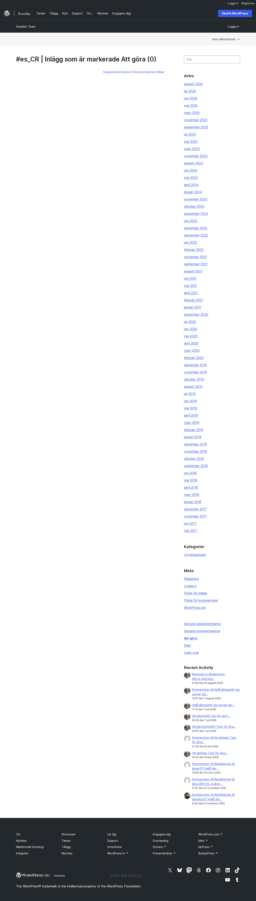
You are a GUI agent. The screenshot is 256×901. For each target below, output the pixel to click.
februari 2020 (194, 358)
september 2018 (196, 466)
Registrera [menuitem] (247, 3)
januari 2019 (192, 437)
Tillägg (66, 847)
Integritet (22, 853)
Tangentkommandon (117, 72)
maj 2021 (190, 286)
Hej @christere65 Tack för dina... (214, 726)
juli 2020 (190, 322)
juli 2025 (190, 134)
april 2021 (191, 293)
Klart (187, 645)
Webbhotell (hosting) (30, 847)
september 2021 (196, 264)
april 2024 (191, 185)
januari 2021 (192, 307)
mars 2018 (191, 495)
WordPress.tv (117, 853)
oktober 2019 (194, 379)
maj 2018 (190, 480)
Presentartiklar (164, 853)
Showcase (68, 834)
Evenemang (160, 840)
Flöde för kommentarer (201, 600)
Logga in (190, 586)
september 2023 (196, 214)
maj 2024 (191, 178)
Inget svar (191, 653)
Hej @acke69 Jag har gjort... (211, 715)
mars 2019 (191, 423)
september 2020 (196, 314)
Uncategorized (195, 555)
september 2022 (196, 235)
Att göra (190, 638)
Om (18, 834)
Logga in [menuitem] (233, 3)
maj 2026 (191, 105)
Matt (203, 840)
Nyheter (21, 840)
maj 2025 (191, 142)
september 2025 (196, 127)
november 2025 (195, 120)
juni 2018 (190, 473)
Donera (159, 847)
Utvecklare (114, 847)
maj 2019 (190, 408)
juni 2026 (190, 98)
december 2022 (195, 228)
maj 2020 (191, 336)
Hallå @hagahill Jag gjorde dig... (213, 705)
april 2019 (191, 415)
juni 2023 (190, 221)
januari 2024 (193, 192)
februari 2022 (193, 250)
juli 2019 (190, 394)
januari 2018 (192, 502)
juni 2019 (190, 401)
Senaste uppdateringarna (202, 624)
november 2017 (195, 516)
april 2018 (191, 487)
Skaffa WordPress (235, 13)
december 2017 (195, 509)
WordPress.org (195, 608)
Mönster (67, 853)
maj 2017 (190, 531)
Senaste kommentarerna (202, 631)
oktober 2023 (194, 206)
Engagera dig (162, 834)
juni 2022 (190, 242)
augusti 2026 (193, 84)
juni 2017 (190, 523)
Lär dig (111, 834)
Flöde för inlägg (195, 593)
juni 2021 (190, 278)
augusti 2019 (193, 387)
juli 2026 (190, 91)
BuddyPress (208, 853)
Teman (66, 840)
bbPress (205, 847)
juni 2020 (190, 329)
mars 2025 (192, 149)
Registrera (191, 579)
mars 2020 (192, 351)
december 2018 (195, 444)
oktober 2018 (194, 459)
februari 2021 (193, 300)
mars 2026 (192, 113)
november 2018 (195, 451)
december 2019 (195, 365)
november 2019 (195, 372)
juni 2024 (190, 170)
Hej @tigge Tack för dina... (210, 753)
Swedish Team (25, 26)
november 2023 (195, 199)
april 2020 (191, 343)
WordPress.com (210, 834)
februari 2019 (193, 430)
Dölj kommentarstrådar (148, 72)
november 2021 (195, 257)
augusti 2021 (193, 271)
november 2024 (196, 156)
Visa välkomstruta (223, 39)
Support (112, 840)
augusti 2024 (193, 163)
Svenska (59, 875)
